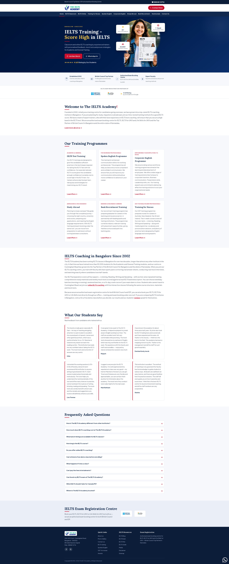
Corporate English (120, 14)
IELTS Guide (122, 544)
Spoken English (107, 14)
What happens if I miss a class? (77, 464)
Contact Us (165, 14)
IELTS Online (82, 14)
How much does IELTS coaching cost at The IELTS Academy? (88, 430)
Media (121, 547)
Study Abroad (131, 14)
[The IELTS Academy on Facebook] (66, 549)
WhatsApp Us (93, 56)
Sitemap (121, 553)
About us (100, 536)
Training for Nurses (94, 14)
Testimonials (156, 14)
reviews (137, 298)
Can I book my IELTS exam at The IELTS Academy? (84, 477)
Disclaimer (122, 550)
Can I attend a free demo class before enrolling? (84, 457)
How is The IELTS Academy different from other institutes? (88, 423)
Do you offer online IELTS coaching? (79, 450)
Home (62, 14)
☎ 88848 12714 (158, 2)
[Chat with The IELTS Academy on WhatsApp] (224, 559)
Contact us (101, 542)
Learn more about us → (73, 128)
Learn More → (72, 194)
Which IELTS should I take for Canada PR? (81, 484)
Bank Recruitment (144, 14)
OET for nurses (102, 550)
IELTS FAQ (122, 542)
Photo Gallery (102, 539)
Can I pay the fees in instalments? (78, 470)
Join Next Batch (74, 56)
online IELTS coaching (96, 285)
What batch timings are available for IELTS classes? (85, 437)
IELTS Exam (122, 539)
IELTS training (102, 544)
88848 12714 (72, 545)
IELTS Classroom (70, 14)
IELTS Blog (122, 536)
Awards (100, 553)
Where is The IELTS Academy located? (80, 491)
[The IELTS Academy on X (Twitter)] (70, 549)
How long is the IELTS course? (77, 443)
